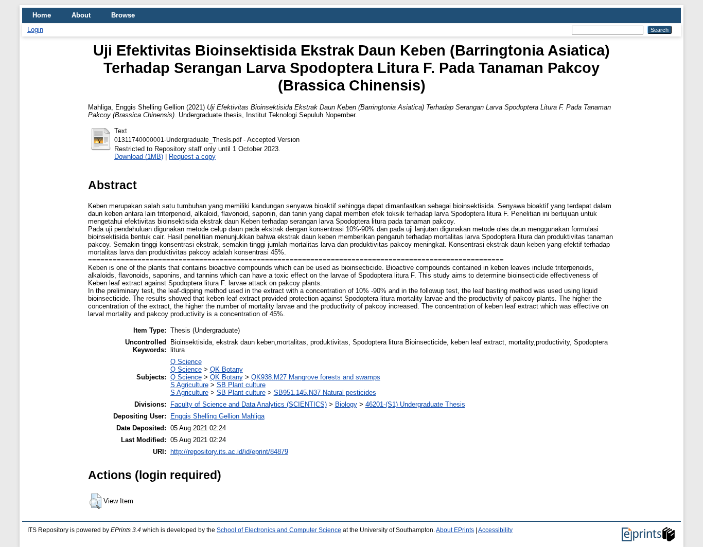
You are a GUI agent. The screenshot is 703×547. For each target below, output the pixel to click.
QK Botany (226, 369)
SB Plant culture (241, 385)
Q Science (186, 362)
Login (35, 29)
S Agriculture (189, 385)
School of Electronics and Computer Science (279, 530)
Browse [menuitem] (123, 15)
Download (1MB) (138, 156)
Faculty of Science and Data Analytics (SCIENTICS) (248, 404)
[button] (95, 501)
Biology (346, 404)
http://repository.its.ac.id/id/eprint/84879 (229, 451)
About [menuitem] (81, 15)
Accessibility (495, 530)
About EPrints (455, 530)
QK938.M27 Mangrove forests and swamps (315, 377)
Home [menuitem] (41, 15)
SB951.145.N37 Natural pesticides (325, 392)
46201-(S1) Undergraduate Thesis (415, 404)
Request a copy (192, 156)
